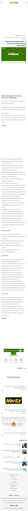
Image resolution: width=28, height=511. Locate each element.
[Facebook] (17, 505)
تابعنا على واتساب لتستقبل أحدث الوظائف (11, 352)
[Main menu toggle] (26, 2)
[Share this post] (2, 62)
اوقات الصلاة (14, 479)
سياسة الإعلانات (14, 486)
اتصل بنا (14, 490)
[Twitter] (13, 505)
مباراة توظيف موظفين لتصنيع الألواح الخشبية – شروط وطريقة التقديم (11, 451)
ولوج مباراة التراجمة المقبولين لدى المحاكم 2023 (15, 433)
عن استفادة (14, 477)
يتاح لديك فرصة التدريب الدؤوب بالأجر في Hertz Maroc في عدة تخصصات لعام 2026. (15, 410)
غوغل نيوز (14, 481)
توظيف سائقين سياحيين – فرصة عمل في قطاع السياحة (12, 444)
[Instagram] (11, 505)
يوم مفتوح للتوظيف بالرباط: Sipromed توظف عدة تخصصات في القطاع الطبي (14, 387)
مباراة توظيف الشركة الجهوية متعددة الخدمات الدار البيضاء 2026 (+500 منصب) (11, 469)
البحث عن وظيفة (14, 475)
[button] (1, 3)
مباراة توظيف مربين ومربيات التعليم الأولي (12, 457)
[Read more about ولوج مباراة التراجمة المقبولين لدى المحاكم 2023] (13, 424)
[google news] (15, 505)
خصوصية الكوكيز (14, 488)
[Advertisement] (14, 20)
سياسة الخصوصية (14, 484)
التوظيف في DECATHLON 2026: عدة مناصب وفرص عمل (12, 462)
